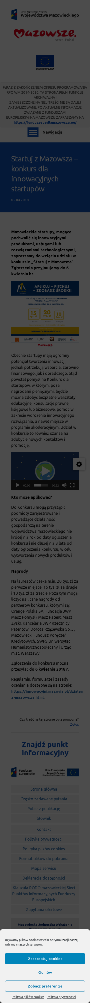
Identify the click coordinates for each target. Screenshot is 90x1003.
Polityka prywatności (61, 997)
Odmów (45, 972)
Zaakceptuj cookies (45, 959)
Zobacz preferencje (45, 986)
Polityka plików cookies (28, 997)
